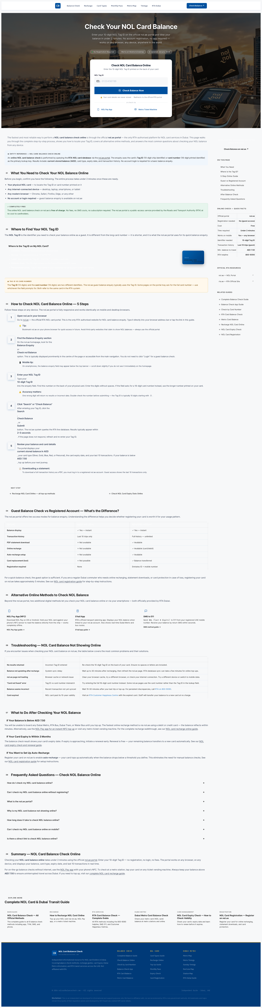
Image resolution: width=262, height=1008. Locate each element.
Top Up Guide (155, 964)
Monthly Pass (117, 6)
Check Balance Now (133, 90)
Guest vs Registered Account (233, 181)
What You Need (227, 167)
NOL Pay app (66, 869)
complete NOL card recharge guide (107, 873)
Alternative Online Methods (232, 185)
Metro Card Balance (229, 319)
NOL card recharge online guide (182, 729)
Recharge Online (157, 960)
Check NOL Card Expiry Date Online (127, 493)
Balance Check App (125, 969)
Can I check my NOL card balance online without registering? (106, 792)
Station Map (188, 973)
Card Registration (157, 978)
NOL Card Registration (230, 334)
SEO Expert (103, 1001)
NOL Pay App (106, 109)
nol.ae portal (104, 158)
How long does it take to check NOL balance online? (106, 819)
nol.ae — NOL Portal (227, 275)
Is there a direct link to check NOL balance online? (106, 838)
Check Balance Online (126, 960)
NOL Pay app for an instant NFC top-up (55, 729)
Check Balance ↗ (196, 6)
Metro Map (131, 6)
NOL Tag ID (99, 75)
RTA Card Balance (124, 973)
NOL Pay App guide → (16, 630)
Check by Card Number (231, 309)
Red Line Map (188, 969)
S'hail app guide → (82, 630)
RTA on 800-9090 (163, 689)
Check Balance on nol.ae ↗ (236, 149)
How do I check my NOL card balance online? (106, 782)
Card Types (102, 6)
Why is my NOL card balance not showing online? (106, 810)
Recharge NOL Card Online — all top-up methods (33, 493)
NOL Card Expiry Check (231, 329)
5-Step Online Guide (229, 176)
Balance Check (73, 6)
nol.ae (26, 320)
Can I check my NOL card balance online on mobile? (106, 829)
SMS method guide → (152, 627)
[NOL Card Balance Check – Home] (58, 5)
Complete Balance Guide (127, 956)
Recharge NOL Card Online (232, 324)
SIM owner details (124, 1001)
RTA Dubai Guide (189, 978)
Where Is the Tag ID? (229, 172)
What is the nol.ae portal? (106, 801)
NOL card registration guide (68, 581)
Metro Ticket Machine (148, 109)
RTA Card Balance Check (231, 314)
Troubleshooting (227, 190)
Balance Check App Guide (232, 304)
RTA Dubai (156, 6)
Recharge (88, 6)
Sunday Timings (189, 964)
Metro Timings (189, 960)
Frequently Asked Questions (233, 199)
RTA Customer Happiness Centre (103, 695)
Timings (144, 6)
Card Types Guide (157, 956)
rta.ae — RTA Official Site (229, 281)
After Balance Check (229, 194)
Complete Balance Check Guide (234, 299)
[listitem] (25, 919)
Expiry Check (155, 973)
